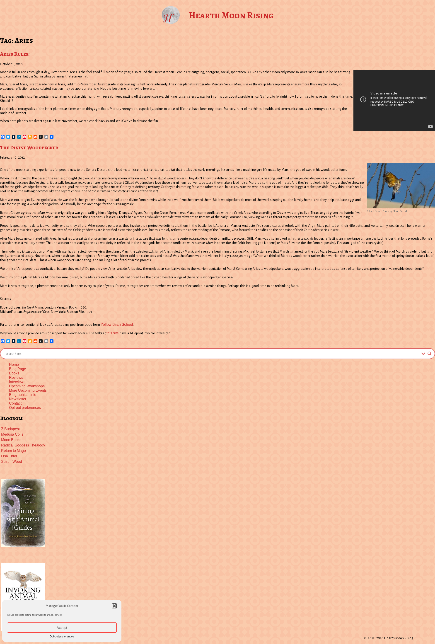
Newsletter (17, 399)
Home (14, 365)
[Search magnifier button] (429, 353)
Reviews (16, 377)
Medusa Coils (12, 434)
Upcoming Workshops (27, 386)
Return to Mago (13, 451)
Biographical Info (22, 395)
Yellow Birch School (117, 324)
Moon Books (11, 440)
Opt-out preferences (62, 636)
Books (14, 373)
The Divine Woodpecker (29, 147)
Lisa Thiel (9, 456)
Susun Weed (11, 461)
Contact (15, 403)
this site (112, 333)
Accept (62, 628)
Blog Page (17, 369)
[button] (114, 606)
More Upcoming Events (28, 390)
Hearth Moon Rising (231, 15)
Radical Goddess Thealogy (23, 445)
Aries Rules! (15, 54)
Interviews (17, 382)
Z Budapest (10, 429)
